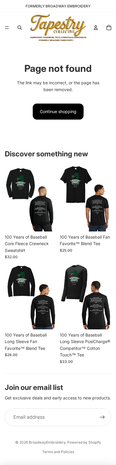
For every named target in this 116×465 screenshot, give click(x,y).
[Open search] (19, 27)
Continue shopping (58, 111)
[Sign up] (102, 417)
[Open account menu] (95, 27)
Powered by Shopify (84, 442)
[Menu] (7, 27)
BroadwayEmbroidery (47, 442)
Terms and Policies (58, 452)
